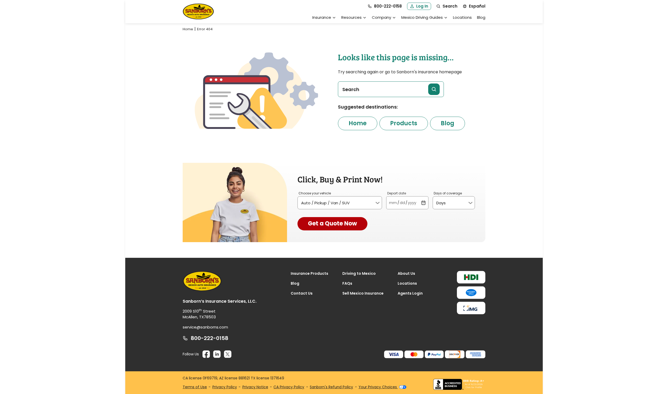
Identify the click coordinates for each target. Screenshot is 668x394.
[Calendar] (423, 203)
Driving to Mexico (359, 273)
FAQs (347, 283)
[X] (227, 354)
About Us (406, 273)
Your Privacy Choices (378, 387)
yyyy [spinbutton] (412, 202)
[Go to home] (198, 11)
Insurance (321, 17)
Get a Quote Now (332, 223)
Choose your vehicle (315, 193)
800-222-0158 (209, 338)
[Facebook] (206, 354)
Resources (351, 17)
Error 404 (205, 29)
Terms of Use (195, 387)
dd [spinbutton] (402, 202)
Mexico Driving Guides (422, 17)
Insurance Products (309, 273)
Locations (462, 17)
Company (381, 17)
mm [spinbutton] (393, 202)
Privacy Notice (255, 387)
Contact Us (302, 293)
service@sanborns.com (205, 327)
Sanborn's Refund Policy (331, 387)
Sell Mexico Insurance (363, 293)
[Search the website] (434, 89)
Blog (481, 17)
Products (403, 123)
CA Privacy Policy (288, 387)
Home (188, 29)
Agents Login (410, 293)
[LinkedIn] (217, 354)
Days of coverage (448, 193)
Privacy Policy (224, 387)
